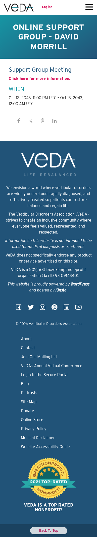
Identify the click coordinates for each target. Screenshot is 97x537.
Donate (27, 410)
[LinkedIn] (66, 308)
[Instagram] (43, 308)
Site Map (29, 401)
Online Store (32, 419)
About (26, 338)
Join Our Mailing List (39, 356)
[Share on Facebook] (19, 121)
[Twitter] (31, 308)
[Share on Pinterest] (42, 121)
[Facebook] (19, 308)
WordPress (80, 284)
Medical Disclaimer (38, 437)
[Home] (19, 7)
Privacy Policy (34, 428)
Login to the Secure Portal (44, 374)
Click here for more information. (39, 78)
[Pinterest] (54, 308)
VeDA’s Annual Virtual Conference (51, 365)
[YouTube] (78, 308)
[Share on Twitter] (31, 121)
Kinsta (61, 290)
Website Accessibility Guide (45, 446)
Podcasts (29, 392)
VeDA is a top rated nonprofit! (48, 507)
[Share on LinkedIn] (54, 121)
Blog (25, 383)
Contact (28, 347)
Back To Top (48, 531)
